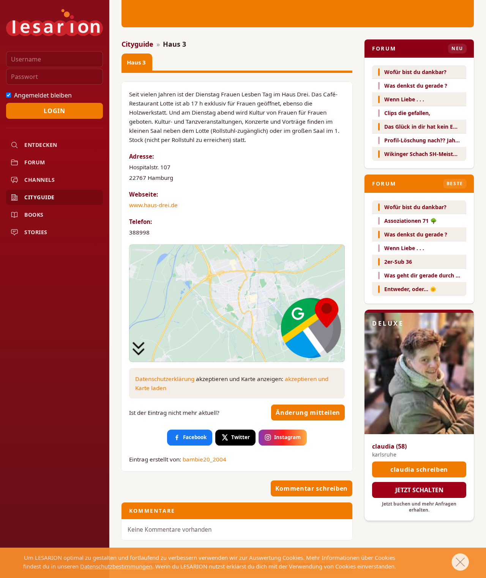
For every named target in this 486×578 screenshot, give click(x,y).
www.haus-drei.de (153, 205)
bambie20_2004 (204, 459)
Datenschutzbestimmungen (116, 566)
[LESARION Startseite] (54, 22)
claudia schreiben (419, 469)
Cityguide (137, 44)
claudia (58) (389, 446)
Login (54, 111)
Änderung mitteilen (308, 412)
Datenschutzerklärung (164, 379)
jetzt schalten (419, 490)
